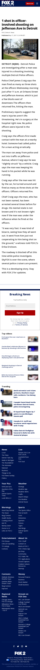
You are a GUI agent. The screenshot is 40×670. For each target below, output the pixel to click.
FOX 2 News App (24, 549)
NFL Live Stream (24, 600)
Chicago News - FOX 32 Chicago (7, 600)
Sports (21, 507)
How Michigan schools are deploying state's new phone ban (13, 357)
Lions (20, 515)
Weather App (22, 489)
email (26, 646)
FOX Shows (6, 541)
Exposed (5, 588)
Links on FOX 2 (7, 531)
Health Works (6, 518)
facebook (14, 646)
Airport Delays (23, 497)
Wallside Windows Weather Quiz (8, 578)
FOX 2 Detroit (6, 32)
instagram (22, 646)
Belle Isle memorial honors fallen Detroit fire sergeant (13, 376)
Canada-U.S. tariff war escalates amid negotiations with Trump (25, 423)
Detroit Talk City (7, 458)
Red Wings (22, 528)
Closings (21, 487)
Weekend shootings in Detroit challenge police (12, 366)
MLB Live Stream (24, 607)
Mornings (6, 507)
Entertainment (9, 538)
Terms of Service (21, 325)
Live (20, 449)
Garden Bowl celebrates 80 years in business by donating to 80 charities (14, 347)
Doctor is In (6, 528)
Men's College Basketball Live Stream (23, 620)
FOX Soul (21, 462)
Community (22, 554)
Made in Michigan (8, 460)
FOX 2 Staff (22, 541)
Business (5, 470)
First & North (22, 513)
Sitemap (21, 569)
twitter (18, 646)
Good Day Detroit (8, 510)
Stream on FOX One (23, 595)
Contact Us (22, 544)
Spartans (21, 521)
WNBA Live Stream (22, 632)
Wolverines (22, 518)
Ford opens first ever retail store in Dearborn (13, 338)
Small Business (23, 585)
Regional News (6, 595)
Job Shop (21, 551)
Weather (22, 483)
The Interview (6, 465)
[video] (33, 339)
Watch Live (30, 3)
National (5, 468)
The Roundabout (7, 463)
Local (3, 453)
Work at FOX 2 (23, 546)
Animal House (23, 502)
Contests (5, 549)
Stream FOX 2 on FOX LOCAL (24, 454)
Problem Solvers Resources (24, 565)
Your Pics (6, 483)
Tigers (20, 526)
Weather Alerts (23, 492)
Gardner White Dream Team (7, 582)
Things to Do (6, 473)
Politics (4, 478)
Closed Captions (24, 562)
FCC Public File (23, 556)
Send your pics (7, 487)
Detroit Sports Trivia (7, 495)
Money (21, 574)
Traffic (20, 494)
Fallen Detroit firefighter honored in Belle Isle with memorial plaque (24, 433)
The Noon (5, 513)
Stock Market (23, 582)
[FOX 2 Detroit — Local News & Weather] (8, 3)
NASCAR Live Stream (22, 610)
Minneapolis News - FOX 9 (8, 609)
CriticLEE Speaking (8, 544)
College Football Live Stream (24, 603)
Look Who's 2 (6, 498)
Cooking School (7, 521)
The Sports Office (24, 510)
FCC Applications (24, 559)
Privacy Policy (22, 323)
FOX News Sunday (8, 476)
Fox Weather (22, 499)
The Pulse (5, 455)
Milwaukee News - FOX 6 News (8, 605)
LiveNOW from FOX (23, 458)
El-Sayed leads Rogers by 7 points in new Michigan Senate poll (24, 414)
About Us (22, 538)
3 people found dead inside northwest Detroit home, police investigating (25, 404)
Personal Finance (24, 577)
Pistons (20, 523)
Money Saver (6, 526)
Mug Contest (6, 515)
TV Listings (5, 546)
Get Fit (4, 523)
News (12, 32)
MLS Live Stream (24, 635)
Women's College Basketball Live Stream (24, 626)
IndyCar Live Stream (22, 614)
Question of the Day (7, 490)
